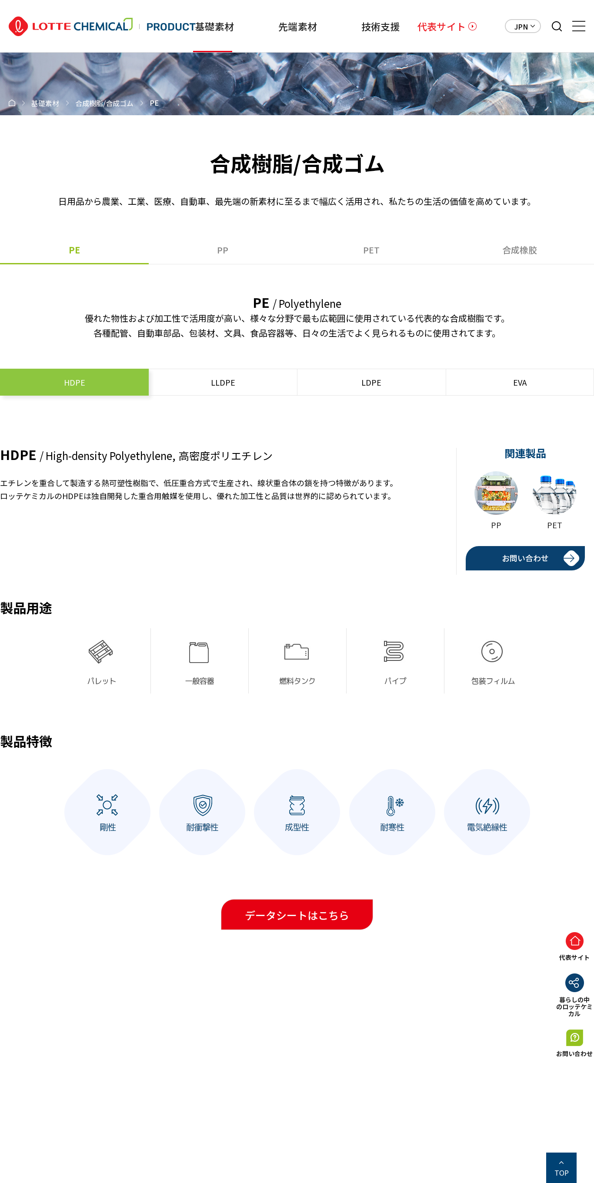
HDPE (74, 382)
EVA (520, 382)
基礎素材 (214, 26)
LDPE (371, 382)
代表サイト (441, 26)
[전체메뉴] (578, 26)
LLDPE (223, 382)
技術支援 (380, 26)
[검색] (557, 26)
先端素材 (297, 26)
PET (371, 249)
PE (74, 249)
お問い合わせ (525, 557)
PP (222, 249)
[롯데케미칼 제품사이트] (102, 26)
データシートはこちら (297, 915)
